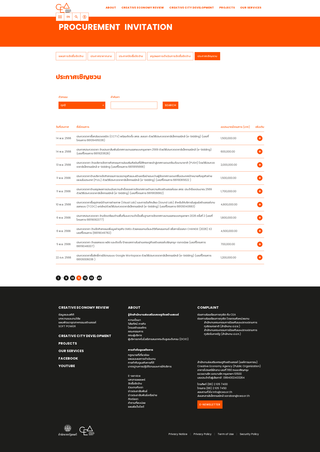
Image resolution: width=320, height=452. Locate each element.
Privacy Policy (203, 434)
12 (85, 278)
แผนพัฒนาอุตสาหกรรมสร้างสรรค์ (77, 322)
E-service (134, 376)
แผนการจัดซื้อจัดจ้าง (71, 56)
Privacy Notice (177, 434)
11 (79, 278)
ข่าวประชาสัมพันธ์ (137, 391)
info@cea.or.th (222, 392)
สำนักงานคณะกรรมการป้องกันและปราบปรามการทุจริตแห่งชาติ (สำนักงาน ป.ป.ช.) (230, 324)
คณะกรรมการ (135, 331)
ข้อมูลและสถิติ (66, 315)
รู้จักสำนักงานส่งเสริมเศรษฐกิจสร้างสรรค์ (153, 315)
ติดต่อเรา (133, 399)
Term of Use (226, 434)
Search (170, 105)
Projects (227, 8)
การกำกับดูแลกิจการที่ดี (141, 363)
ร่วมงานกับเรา (135, 387)
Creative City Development (191, 8)
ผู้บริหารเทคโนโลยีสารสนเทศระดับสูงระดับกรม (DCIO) (158, 339)
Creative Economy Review (143, 8)
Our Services (251, 8)
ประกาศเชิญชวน (207, 56)
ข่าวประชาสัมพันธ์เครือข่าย (142, 395)
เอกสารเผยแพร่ (136, 380)
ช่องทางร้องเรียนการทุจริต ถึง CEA (216, 315)
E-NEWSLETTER (210, 404)
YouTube (66, 366)
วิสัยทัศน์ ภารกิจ (137, 324)
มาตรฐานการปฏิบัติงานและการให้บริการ (150, 366)
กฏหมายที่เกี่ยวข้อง (138, 355)
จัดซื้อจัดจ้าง (135, 383)
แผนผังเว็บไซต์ (136, 407)
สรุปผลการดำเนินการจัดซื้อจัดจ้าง (170, 56)
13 (91, 278)
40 (99, 278)
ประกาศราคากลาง (101, 56)
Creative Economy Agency (64, 8)
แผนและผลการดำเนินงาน (142, 359)
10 (72, 278)
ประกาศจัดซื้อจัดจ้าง (131, 56)
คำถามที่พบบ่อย (137, 403)
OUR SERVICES (71, 351)
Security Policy (249, 434)
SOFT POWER (67, 326)
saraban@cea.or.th (237, 396)
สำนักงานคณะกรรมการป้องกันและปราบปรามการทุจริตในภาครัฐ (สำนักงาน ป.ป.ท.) (230, 332)
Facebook (68, 358)
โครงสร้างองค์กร (137, 328)
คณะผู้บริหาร (135, 335)
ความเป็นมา (134, 320)
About (111, 8)
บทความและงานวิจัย (69, 319)
